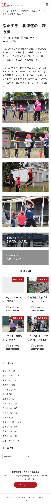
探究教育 (6, 389)
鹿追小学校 (7, 436)
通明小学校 (7, 426)
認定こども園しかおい (12, 422)
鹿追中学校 (7, 431)
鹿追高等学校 (8, 440)
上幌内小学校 (8, 375)
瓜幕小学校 (11, 41)
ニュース (6, 370)
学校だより (7, 380)
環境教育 (6, 398)
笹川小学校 (7, 412)
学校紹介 (6, 384)
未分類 (5, 394)
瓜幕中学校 (7, 403)
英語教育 (6, 417)
